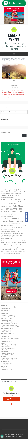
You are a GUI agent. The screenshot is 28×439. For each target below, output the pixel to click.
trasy (23, 247)
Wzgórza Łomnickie (7, 369)
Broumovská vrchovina (8, 307)
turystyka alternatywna (5, 249)
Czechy (19, 202)
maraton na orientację (8, 227)
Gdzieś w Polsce (6, 322)
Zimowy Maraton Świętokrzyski (8, 253)
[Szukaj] (24, 135)
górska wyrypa (12, 209)
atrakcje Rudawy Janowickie (7, 197)
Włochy (4, 368)
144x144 (10, 94)
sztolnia (13, 247)
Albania (2, 189)
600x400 (15, 94)
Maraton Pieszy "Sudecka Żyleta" (11, 231)
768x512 (10, 92)
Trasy (3, 364)
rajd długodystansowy (17, 238)
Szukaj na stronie (5, 132)
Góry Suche (8, 214)
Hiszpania (13, 216)
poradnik (9, 235)
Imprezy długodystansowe (9, 338)
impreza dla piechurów (10, 218)
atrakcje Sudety (7, 199)
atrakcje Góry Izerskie (7, 192)
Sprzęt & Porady (6, 354)
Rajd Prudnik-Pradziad (18, 240)
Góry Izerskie (18, 211)
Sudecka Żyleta (9, 245)
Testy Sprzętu (5, 363)
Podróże (21, 233)
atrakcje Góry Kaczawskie (20, 191)
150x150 (19, 91)
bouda (19, 199)
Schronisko (14, 242)
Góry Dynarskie (4, 211)
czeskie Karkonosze (6, 206)
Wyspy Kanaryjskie (18, 251)
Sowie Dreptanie (23, 242)
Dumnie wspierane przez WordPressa (14, 434)
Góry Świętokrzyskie (6, 216)
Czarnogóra (5, 310)
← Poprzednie (5, 98)
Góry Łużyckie (22, 214)
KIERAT (11, 225)
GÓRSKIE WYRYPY (14, 37)
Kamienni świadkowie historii (9, 340)
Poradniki (4, 350)
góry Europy (11, 211)
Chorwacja (5, 308)
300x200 (4, 92)
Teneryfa (17, 247)
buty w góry (10, 201)
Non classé (5, 346)
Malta (2, 227)
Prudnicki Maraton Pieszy (17, 235)
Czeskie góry (12, 203)
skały (18, 242)
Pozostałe (5, 351)
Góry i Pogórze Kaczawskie (9, 326)
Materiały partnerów (7, 345)
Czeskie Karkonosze (7, 317)
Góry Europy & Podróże (8, 323)
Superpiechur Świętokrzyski (6, 247)
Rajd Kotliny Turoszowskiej (7, 240)
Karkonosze (5, 225)
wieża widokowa (5, 251)
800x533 (14, 91)
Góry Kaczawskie (5, 213)
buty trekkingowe (4, 201)
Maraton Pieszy (17, 227)
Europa (3, 209)
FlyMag (13, 436)
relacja (24, 240)
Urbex (3, 366)
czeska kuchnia (4, 203)
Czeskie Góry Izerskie (7, 315)
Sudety (18, 244)
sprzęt (3, 245)
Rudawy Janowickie (6, 242)
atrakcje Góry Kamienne (5, 193)
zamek (23, 251)
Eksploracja (5, 320)
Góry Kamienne (14, 213)
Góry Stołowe (3, 214)
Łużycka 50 (18, 253)
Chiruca (15, 201)
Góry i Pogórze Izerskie (8, 325)
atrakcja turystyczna (12, 189)
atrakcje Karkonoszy (7, 195)
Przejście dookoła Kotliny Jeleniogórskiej (11, 236)
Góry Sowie (20, 213)
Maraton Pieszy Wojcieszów (6, 233)
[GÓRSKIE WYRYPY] (14, 30)
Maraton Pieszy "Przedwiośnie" (7, 229)
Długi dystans (5, 318)
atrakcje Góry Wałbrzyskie (16, 193)
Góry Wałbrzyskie (15, 214)
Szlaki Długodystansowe (8, 358)
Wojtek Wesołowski (16, 58)
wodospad (12, 251)
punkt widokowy (6, 239)
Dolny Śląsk (18, 206)
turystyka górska (17, 249)
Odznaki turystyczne (7, 348)
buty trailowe (24, 199)
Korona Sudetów (16, 225)
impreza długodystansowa (12, 221)
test (20, 247)
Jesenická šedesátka (4, 223)
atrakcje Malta (17, 195)
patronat (15, 233)
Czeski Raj (5, 313)
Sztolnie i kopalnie (7, 359)
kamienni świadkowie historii (14, 223)
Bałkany (16, 199)
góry (21, 209)
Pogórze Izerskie (4, 235)
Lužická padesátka (22, 225)
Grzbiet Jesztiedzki (7, 335)
